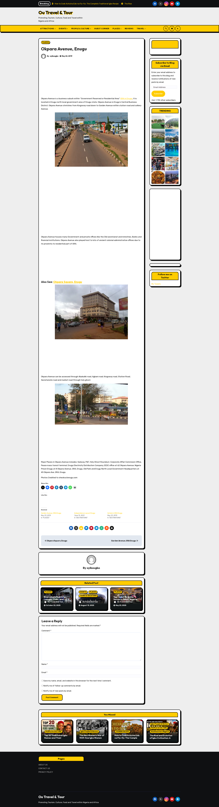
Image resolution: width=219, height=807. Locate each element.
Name (45, 664)
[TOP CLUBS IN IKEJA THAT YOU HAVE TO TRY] (158, 149)
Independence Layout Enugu (84, 513)
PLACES (116, 28)
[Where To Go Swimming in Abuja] (172, 149)
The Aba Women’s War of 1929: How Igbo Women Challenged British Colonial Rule (91, 739)
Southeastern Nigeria (160, 732)
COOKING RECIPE (122, 731)
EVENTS (63, 28)
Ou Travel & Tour (55, 12)
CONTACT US (44, 768)
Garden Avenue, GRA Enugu (51, 513)
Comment (46, 631)
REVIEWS (129, 28)
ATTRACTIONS (47, 28)
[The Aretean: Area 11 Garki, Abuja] (172, 163)
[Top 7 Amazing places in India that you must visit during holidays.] (172, 136)
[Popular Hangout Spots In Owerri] (158, 163)
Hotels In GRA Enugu (114, 513)
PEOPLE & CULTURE (80, 28)
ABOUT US (43, 765)
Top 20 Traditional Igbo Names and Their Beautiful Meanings (55, 738)
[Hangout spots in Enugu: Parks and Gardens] (158, 122)
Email (44, 672)
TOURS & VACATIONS (88, 596)
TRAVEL (141, 28)
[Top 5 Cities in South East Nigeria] (158, 136)
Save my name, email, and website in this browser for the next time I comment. (77, 681)
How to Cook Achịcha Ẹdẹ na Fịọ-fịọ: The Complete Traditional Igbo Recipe (127, 738)
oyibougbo (54, 56)
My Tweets (156, 284)
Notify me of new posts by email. (57, 691)
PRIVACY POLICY (45, 772)
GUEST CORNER (101, 28)
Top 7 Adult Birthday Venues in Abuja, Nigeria (125, 598)
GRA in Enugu (126, 98)
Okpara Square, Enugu (67, 282)
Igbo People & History (89, 731)
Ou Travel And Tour (55, 602)
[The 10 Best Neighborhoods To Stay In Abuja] (172, 177)
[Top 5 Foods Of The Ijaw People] (158, 177)
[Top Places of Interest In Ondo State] (172, 122)
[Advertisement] (91, 80)
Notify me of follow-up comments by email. (62, 686)
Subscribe (158, 94)
